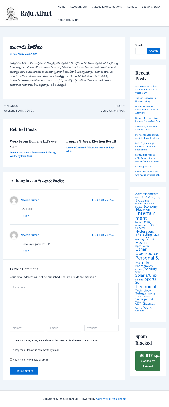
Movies (141, 243)
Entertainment (39, 152)
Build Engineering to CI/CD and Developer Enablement (145, 146)
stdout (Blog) (78, 6)
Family (51, 152)
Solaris (139, 272)
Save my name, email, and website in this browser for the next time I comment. (56, 340)
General (140, 228)
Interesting (143, 234)
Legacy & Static (151, 6)
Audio (145, 197)
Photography (144, 266)
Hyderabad (144, 231)
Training (151, 294)
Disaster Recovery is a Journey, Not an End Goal (147, 119)
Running (139, 269)
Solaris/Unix (146, 275)
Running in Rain (143, 166)
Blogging (142, 200)
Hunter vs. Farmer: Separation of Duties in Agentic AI (146, 109)
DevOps (138, 207)
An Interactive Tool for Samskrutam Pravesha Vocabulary (146, 89)
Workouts (139, 311)
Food (153, 225)
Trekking (146, 297)
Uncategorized (144, 299)
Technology (143, 290)
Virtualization (145, 304)
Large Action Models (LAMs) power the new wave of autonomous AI (147, 158)
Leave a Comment (20, 152)
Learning (139, 239)
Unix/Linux (140, 302)
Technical (145, 286)
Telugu (140, 293)
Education (142, 209)
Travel (138, 297)
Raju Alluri (36, 13)
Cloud (152, 203)
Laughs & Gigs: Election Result (91, 141)
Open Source (142, 246)
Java (156, 234)
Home (61, 6)
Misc (150, 238)
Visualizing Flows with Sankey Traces (146, 128)
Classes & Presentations (107, 6)
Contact (132, 6)
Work (13, 156)
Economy (150, 206)
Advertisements (146, 193)
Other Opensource (146, 251)
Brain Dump (141, 203)
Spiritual (139, 280)
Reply (26, 215)
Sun (138, 282)
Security (151, 269)
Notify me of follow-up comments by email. (36, 349)
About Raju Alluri (68, 20)
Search (139, 45)
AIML (137, 197)
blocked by (149, 360)
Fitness (146, 222)
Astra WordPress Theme (111, 399)
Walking (138, 308)
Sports (150, 279)
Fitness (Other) (141, 225)
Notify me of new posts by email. (30, 359)
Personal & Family (147, 260)
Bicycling (156, 197)
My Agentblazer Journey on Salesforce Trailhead (147, 136)
